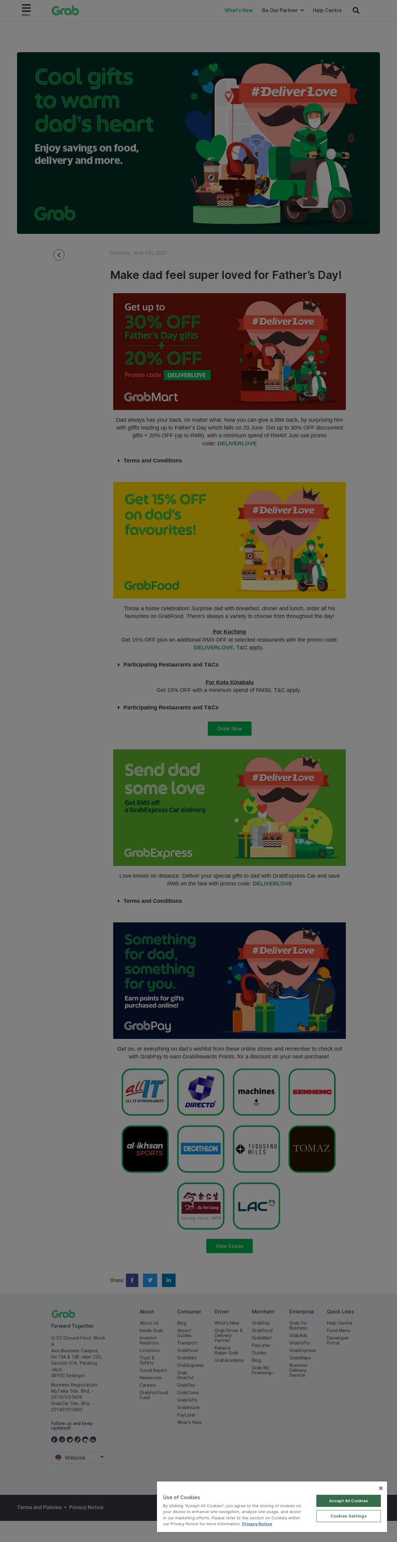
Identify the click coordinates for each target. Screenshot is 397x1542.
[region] (272, 1506)
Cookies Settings (349, 1515)
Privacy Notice (257, 1523)
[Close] (381, 1488)
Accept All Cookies (348, 1500)
